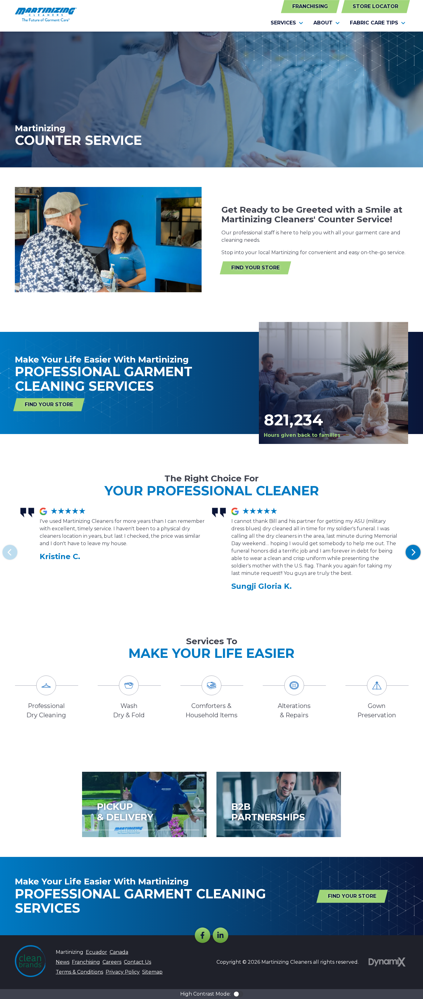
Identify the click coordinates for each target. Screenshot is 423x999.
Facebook (202, 935)
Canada (119, 952)
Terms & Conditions (79, 972)
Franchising (310, 6)
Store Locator (375, 6)
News (62, 962)
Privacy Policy (123, 972)
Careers (111, 962)
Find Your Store (255, 268)
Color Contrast (238, 994)
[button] (287, 23)
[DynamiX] (387, 962)
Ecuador (96, 952)
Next (413, 552)
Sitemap (152, 972)
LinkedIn (220, 935)
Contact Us (137, 962)
